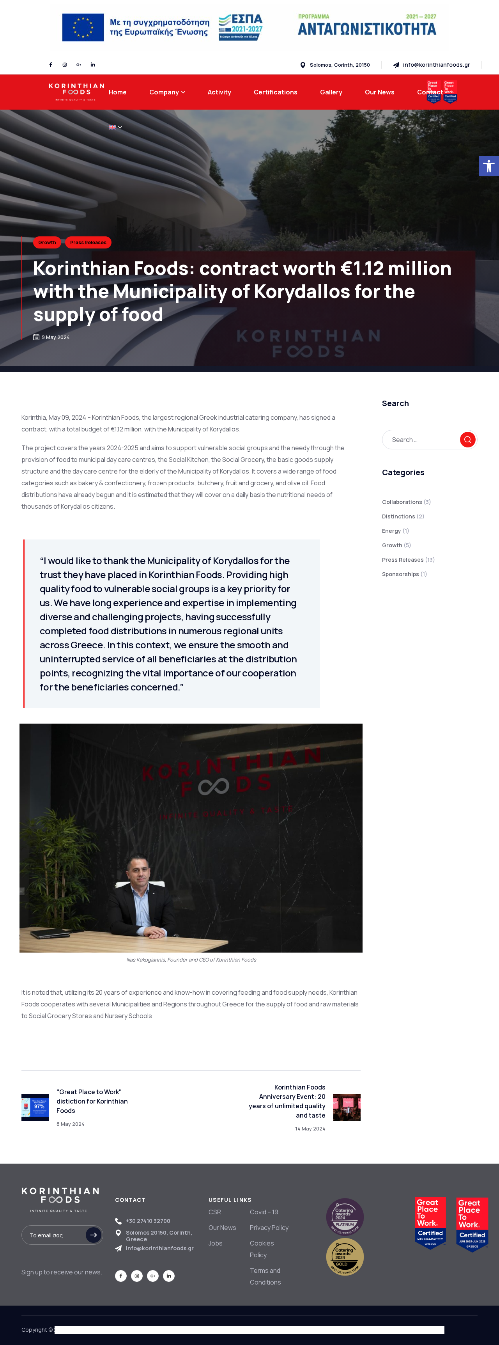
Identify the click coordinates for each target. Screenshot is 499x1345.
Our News (222, 1227)
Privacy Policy (269, 1227)
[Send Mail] (431, 65)
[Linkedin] (93, 65)
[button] (489, 166)
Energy (395, 530)
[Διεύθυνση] (335, 65)
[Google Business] (79, 65)
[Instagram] (64, 65)
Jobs (216, 1243)
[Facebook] (50, 65)
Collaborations (406, 502)
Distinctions (403, 516)
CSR (215, 1212)
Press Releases (88, 242)
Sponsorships (404, 574)
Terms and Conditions (265, 1276)
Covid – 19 (264, 1212)
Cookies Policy (262, 1249)
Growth (47, 242)
